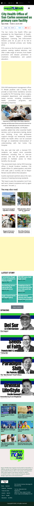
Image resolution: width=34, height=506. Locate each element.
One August (4, 331)
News (2, 486)
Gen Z (3, 495)
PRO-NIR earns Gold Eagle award (24, 278)
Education (4, 498)
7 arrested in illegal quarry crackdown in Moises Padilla (8, 279)
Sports (8, 493)
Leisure (3, 493)
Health (7, 495)
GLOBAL (10, 498)
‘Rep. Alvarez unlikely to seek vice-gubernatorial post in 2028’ (7, 444)
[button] (29, 2)
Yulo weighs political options (23, 430)
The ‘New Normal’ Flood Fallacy (10, 375)
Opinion (7, 486)
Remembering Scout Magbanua (10, 397)
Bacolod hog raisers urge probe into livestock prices (8, 287)
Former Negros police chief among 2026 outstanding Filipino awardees (25, 416)
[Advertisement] (16, 73)
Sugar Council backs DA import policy (9, 296)
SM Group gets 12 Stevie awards (7, 415)
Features (4, 488)
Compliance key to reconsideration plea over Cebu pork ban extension (25, 288)
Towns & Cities (5, 490)
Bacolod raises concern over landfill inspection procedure (25, 297)
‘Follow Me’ (4, 353)
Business (9, 488)
